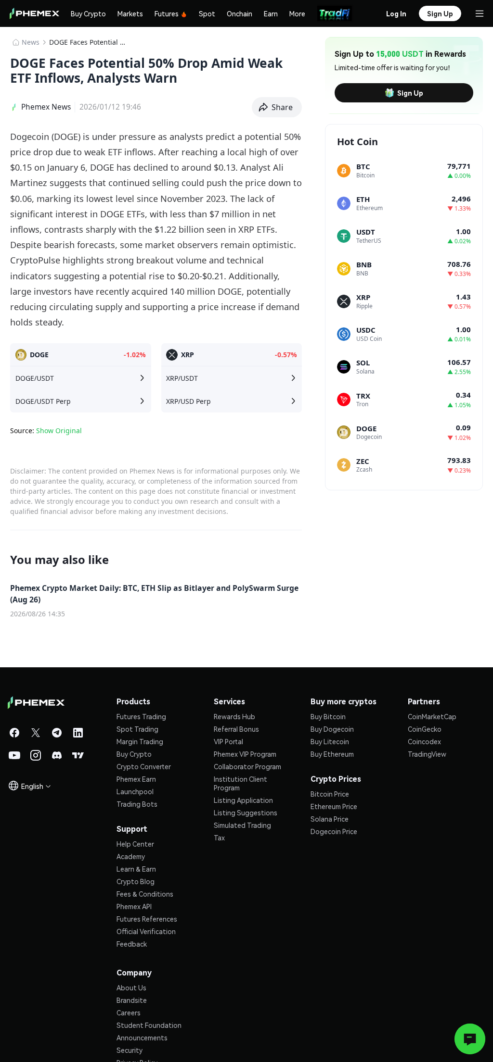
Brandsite (132, 1000)
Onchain (239, 13)
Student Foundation (149, 1025)
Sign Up (410, 92)
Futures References (147, 918)
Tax (219, 837)
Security (130, 1050)
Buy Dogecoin (332, 729)
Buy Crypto (88, 13)
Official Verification (146, 931)
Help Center (135, 843)
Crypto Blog (136, 881)
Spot (207, 13)
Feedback (132, 943)
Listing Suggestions (245, 812)
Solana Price (330, 818)
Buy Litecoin (330, 741)
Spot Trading (137, 729)
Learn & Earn (136, 868)
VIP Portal (228, 741)
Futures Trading (141, 716)
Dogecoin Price (334, 831)
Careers (129, 1012)
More (297, 13)
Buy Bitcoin (328, 716)
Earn (271, 13)
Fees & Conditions (145, 893)
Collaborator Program (247, 766)
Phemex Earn (136, 779)
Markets (130, 13)
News (30, 42)
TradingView (427, 754)
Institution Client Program (240, 783)
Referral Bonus (236, 729)
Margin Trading (140, 741)
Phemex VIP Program (245, 754)
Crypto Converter (144, 766)
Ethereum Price (334, 806)
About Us (131, 987)
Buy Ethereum (332, 754)
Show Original (59, 430)
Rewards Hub (234, 716)
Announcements (142, 1037)
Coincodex (424, 741)
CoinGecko (424, 729)
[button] (277, 107)
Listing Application (243, 800)
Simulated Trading (242, 825)
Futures (167, 13)
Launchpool (135, 791)
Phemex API (134, 906)
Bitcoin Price (330, 793)
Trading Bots (137, 804)
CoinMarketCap (432, 716)
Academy (131, 856)
